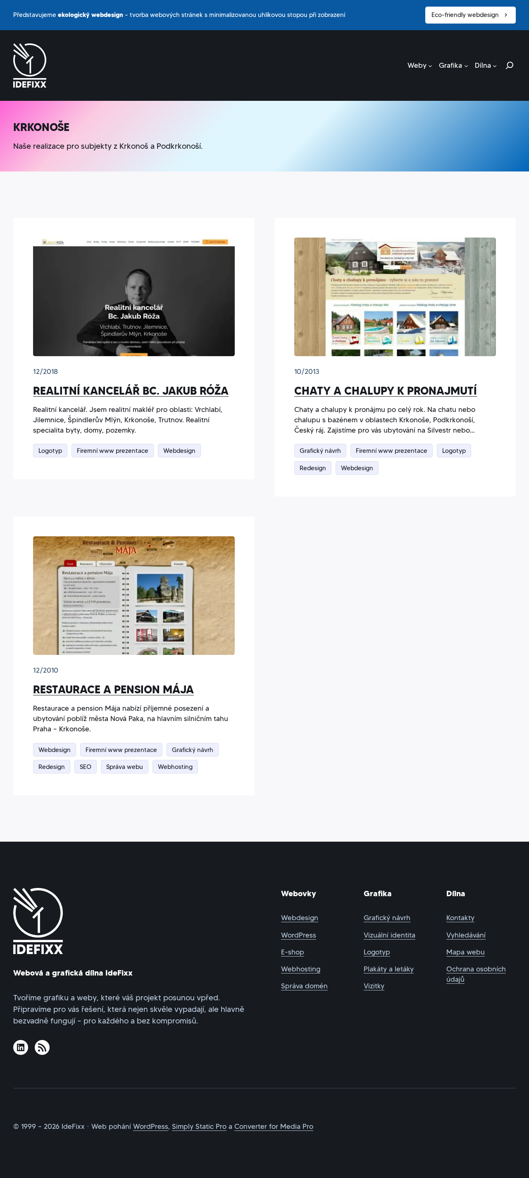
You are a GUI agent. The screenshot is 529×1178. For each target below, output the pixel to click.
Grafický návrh (320, 451)
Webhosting (175, 767)
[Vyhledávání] (509, 65)
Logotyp (50, 451)
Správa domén (304, 986)
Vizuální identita (389, 935)
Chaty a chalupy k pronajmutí (385, 390)
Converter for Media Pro (273, 1126)
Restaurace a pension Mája (113, 689)
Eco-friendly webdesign (465, 15)
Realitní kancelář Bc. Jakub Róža (131, 390)
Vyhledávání (466, 935)
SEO (85, 767)
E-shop (292, 952)
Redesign (313, 468)
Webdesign (179, 451)
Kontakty (460, 918)
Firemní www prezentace (112, 451)
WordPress (298, 935)
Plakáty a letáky (389, 969)
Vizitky (374, 986)
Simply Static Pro (199, 1126)
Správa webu (124, 767)
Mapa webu (465, 952)
